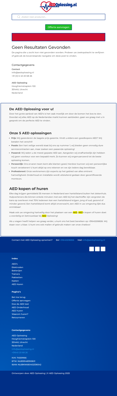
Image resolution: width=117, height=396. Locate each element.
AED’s (15, 264)
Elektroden (17, 267)
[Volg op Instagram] (97, 249)
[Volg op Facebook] (91, 249)
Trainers (16, 274)
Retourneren (18, 317)
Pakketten (17, 277)
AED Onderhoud (20, 307)
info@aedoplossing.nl (94, 240)
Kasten (15, 281)
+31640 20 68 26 (20, 352)
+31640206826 (67, 240)
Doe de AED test (20, 304)
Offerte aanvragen (58, 27)
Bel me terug (18, 297)
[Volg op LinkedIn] (103, 249)
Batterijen (17, 270)
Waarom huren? (20, 314)
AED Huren (17, 284)
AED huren (17, 310)
